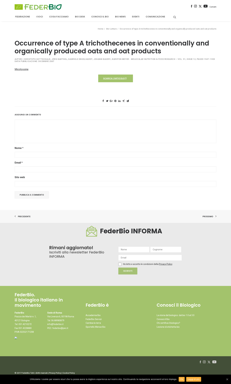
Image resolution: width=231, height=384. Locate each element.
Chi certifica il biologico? (168, 323)
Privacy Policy (165, 264)
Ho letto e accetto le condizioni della (141, 264)
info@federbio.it (55, 324)
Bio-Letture (111, 29)
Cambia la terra (93, 323)
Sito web (20, 177)
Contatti (212, 7)
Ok (181, 379)
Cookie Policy (69, 373)
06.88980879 (57, 320)
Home (100, 29)
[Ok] (227, 379)
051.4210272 (25, 324)
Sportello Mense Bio (95, 327)
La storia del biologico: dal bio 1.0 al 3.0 (175, 315)
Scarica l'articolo (114, 78)
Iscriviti (127, 271)
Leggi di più (194, 379)
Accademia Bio (93, 315)
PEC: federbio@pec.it (57, 328)
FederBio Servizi (94, 319)
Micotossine (21, 69)
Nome (19, 148)
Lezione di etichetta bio (168, 327)
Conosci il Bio (163, 319)
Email (19, 162)
